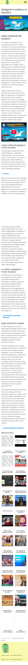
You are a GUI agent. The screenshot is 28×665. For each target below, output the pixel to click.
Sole (8, 191)
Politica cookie (5, 655)
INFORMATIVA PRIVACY (16, 655)
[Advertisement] (14, 210)
